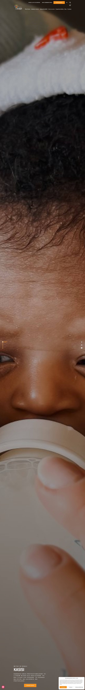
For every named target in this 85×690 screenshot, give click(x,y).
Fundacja (69, 9)
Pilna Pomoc (27, 9)
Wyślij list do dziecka (34, 2)
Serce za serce (51, 9)
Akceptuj (63, 687)
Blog (65, 9)
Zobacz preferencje (79, 687)
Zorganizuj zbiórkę (60, 9)
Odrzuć (70, 687)
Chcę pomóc (59, 2)
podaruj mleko (30, 685)
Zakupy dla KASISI (43, 9)
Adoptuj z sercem (35, 9)
